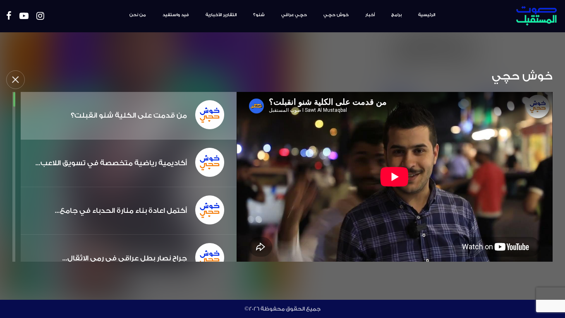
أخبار (370, 14)
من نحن (137, 14)
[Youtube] (24, 16)
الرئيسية (426, 14)
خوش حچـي (336, 14)
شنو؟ (259, 14)
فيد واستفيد (176, 14)
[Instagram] (40, 16)
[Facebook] (9, 16)
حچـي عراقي (294, 14)
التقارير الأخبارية (221, 14)
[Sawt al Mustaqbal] (513, 16)
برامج (396, 14)
